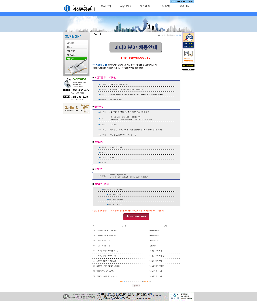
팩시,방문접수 (155, 241)
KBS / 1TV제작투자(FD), (105, 271)
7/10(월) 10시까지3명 (157, 266)
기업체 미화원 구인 (103, 246)
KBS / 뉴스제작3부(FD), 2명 (106, 256)
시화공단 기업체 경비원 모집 (107, 235)
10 (142, 282)
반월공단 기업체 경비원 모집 (107, 230)
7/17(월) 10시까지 (156, 251)
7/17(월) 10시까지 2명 (157, 256)
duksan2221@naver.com (117, 175)
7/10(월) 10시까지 (156, 276)
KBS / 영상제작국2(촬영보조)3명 (108, 266)
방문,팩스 (153, 246)
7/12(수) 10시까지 (156, 261)
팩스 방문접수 (155, 230)
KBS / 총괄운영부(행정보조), (107, 261)
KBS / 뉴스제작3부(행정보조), (107, 251)
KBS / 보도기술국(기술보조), (107, 276)
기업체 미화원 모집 (103, 241)
